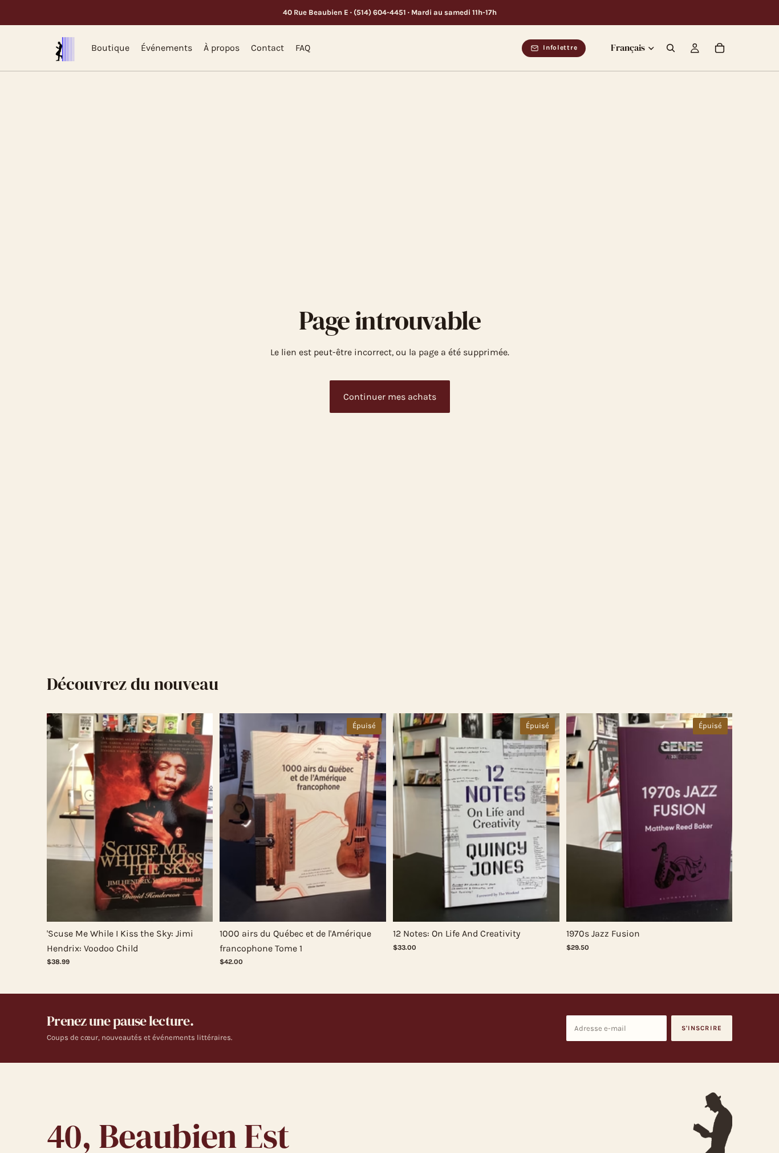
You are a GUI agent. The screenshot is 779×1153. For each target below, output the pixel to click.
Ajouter (205, 904)
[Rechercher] (670, 48)
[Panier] (719, 48)
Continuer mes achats (389, 396)
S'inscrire (702, 1028)
